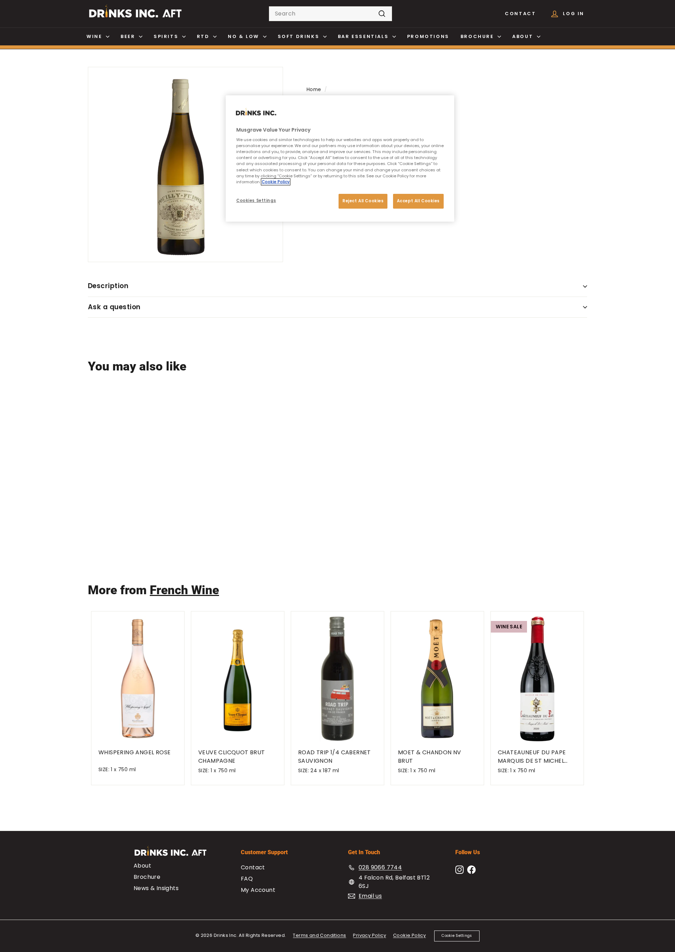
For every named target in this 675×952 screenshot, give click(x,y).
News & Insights (156, 888)
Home (314, 89)
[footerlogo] (177, 854)
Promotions (428, 36)
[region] (340, 158)
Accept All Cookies (418, 201)
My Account (258, 890)
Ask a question (114, 307)
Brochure (478, 36)
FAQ (247, 879)
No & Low (244, 36)
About (523, 36)
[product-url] (129, 441)
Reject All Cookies (363, 201)
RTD (204, 36)
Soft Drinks (299, 36)
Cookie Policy (409, 935)
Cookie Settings (457, 935)
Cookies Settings (256, 200)
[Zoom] (185, 164)
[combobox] (330, 13)
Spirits (167, 36)
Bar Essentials (364, 36)
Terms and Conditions (319, 935)
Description (108, 286)
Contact (520, 13)
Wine (95, 36)
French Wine (184, 590)
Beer (129, 36)
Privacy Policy (369, 935)
